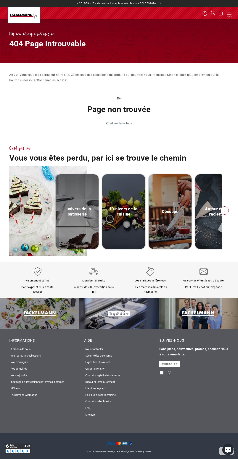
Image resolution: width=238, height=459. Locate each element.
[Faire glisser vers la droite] (225, 210)
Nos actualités (18, 368)
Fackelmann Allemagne (23, 394)
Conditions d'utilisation (98, 401)
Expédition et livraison (97, 362)
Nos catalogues (19, 362)
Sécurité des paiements (98, 355)
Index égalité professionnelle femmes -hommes (37, 381)
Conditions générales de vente (102, 375)
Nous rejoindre (18, 375)
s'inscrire (170, 364)
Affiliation (15, 388)
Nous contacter (94, 349)
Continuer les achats (119, 123)
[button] (229, 13)
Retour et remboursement (100, 381)
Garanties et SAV (95, 368)
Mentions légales (95, 388)
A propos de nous (20, 349)
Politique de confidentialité (100, 394)
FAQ (87, 407)
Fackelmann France (104, 452)
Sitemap (90, 414)
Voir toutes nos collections (25, 355)
